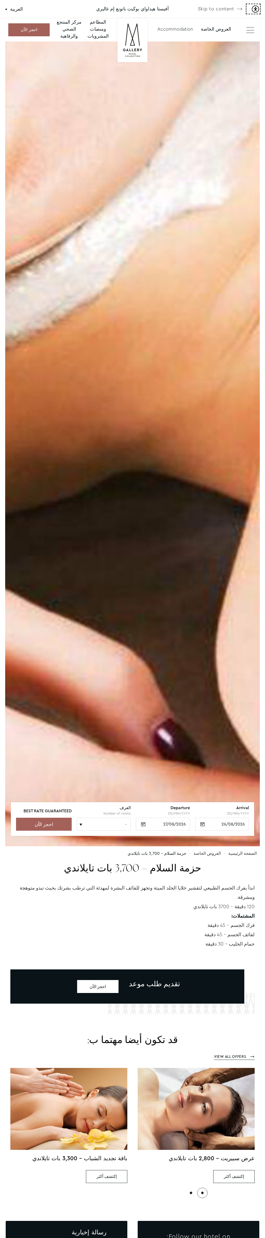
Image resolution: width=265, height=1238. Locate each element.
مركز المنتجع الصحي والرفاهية (69, 29)
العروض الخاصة (216, 29)
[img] (132, 41)
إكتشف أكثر (234, 1176)
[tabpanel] (132, 443)
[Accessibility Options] (253, 8)
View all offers (230, 1056)
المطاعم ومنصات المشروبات (98, 29)
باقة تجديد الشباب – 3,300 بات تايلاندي (79, 1158)
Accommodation (175, 29)
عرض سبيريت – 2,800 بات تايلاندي (212, 1158)
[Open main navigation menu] (250, 29)
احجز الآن (29, 30)
